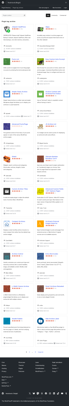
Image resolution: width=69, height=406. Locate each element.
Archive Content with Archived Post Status (53, 92)
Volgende (40, 352)
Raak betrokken (57, 362)
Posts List (15, 59)
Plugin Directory (6, 7)
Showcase (22, 362)
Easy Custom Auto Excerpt (55, 59)
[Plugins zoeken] (24, 15)
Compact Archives (18, 221)
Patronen (21, 371)
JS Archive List (51, 124)
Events (54, 365)
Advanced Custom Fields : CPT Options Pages (54, 190)
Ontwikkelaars (39, 368)
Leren (37, 362)
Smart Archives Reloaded (55, 286)
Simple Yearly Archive (19, 92)
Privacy (4, 371)
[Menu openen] (66, 2)
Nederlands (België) (12, 393)
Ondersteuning (39, 365)
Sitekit (14, 156)
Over (3, 362)
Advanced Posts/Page (20, 124)
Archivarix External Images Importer (52, 222)
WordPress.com (7, 377)
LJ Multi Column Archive (20, 286)
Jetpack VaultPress (19, 27)
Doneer (55, 368)
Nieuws (4, 365)
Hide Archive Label (52, 319)
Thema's (21, 365)
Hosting (4, 368)
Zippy (47, 27)
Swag (54, 371)
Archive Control (17, 254)
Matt (4, 380)
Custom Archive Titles (20, 189)
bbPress (5, 383)
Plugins (21, 368)
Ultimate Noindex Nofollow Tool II (52, 157)
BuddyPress (6, 386)
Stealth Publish (17, 319)
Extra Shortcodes (52, 254)
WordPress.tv (40, 371)
